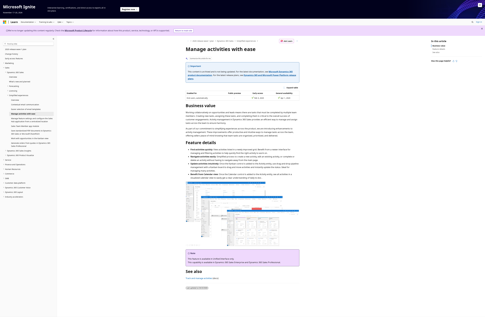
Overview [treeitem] (13, 77)
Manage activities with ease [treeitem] (23, 114)
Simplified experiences (246, 41)
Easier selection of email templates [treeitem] (26, 109)
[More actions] (297, 41)
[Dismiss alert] (480, 5)
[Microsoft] (4, 22)
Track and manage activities (199, 278)
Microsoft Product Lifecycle (78, 30)
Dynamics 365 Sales (225, 41)
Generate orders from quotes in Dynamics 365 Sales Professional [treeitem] (30, 144)
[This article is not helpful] (456, 61)
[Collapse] (53, 39)
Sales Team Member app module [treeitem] (25, 126)
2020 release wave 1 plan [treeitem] (15, 49)
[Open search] (472, 22)
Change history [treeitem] (11, 54)
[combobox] (28, 44)
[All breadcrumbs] (188, 41)
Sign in (479, 22)
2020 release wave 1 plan (203, 41)
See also (435, 52)
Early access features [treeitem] (14, 58)
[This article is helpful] (453, 61)
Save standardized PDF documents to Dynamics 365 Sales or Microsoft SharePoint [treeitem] (31, 132)
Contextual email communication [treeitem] (25, 104)
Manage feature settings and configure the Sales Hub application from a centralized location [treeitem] (32, 120)
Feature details (438, 49)
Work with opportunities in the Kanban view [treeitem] (29, 138)
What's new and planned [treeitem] (19, 81)
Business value (438, 46)
